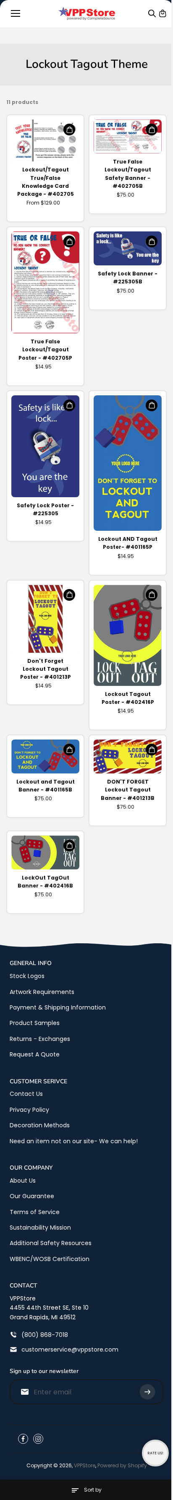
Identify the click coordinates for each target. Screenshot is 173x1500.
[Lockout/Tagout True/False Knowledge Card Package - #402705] (45, 140)
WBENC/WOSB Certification (49, 1259)
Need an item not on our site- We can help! (74, 1141)
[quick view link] (69, 129)
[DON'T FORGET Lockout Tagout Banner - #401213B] (128, 756)
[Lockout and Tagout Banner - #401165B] (45, 756)
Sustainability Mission (40, 1227)
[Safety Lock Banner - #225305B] (128, 248)
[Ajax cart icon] (162, 13)
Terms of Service (35, 1212)
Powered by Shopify (122, 1465)
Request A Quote (35, 1054)
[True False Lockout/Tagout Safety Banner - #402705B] (128, 136)
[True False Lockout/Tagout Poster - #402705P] (45, 282)
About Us (23, 1180)
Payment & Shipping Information (58, 1007)
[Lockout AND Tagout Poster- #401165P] (128, 463)
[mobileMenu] (15, 13)
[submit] (147, 1392)
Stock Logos (27, 976)
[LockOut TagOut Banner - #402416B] (45, 852)
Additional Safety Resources (51, 1243)
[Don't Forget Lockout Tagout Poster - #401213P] (45, 619)
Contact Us (26, 1094)
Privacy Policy (29, 1110)
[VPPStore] (86, 13)
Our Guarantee (32, 1196)
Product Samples (35, 1023)
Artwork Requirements (42, 992)
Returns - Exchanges (40, 1039)
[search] (152, 13)
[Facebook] (23, 1439)
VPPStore (84, 1465)
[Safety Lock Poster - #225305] (45, 446)
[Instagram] (38, 1439)
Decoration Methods (40, 1125)
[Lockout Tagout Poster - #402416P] (128, 635)
